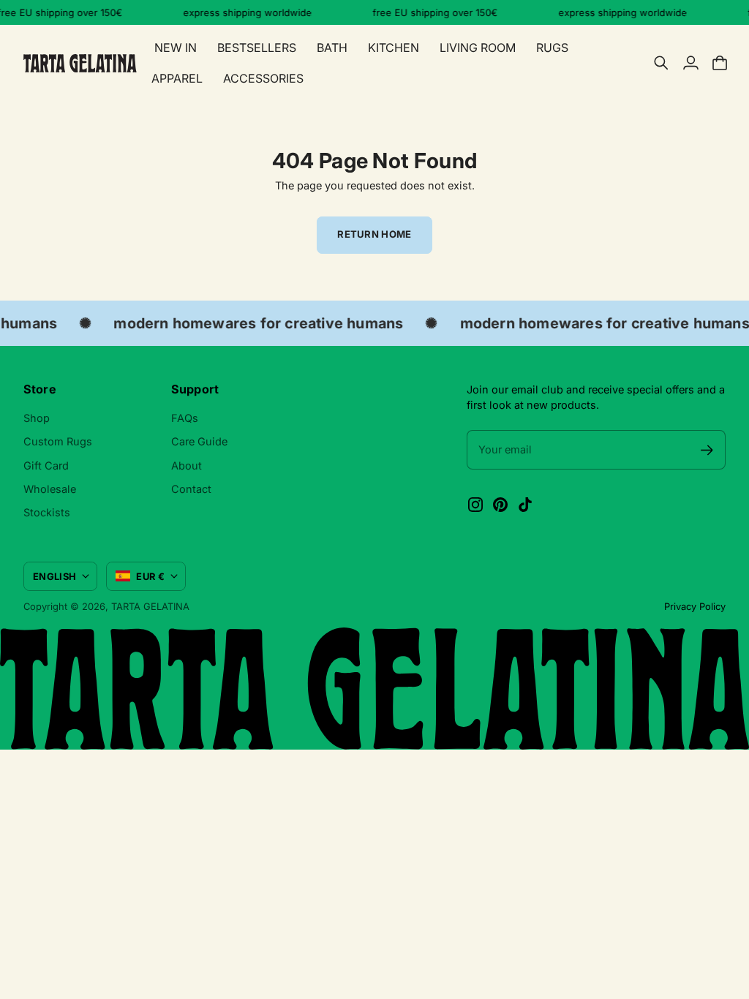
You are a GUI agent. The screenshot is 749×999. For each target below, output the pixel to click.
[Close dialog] (606, 406)
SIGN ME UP (246, 627)
